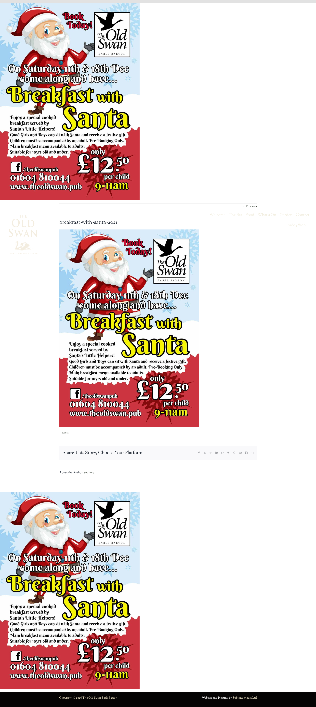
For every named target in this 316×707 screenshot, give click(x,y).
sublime (65, 432)
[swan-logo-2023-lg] (23, 216)
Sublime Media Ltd (245, 698)
